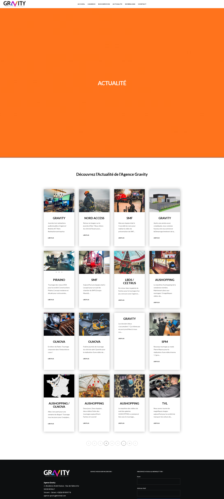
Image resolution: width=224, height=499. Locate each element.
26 (129, 443)
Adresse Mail (141, 488)
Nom (138, 476)
